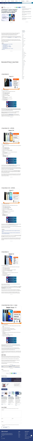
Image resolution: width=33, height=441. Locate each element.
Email (12, 418)
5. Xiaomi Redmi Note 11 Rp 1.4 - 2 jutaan (7, 48)
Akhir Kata (3, 49)
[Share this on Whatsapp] (16, 7)
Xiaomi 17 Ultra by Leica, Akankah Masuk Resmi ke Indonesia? (4, 397)
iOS (22, 47)
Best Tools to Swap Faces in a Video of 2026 (26, 16)
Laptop (23, 48)
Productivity (23, 63)
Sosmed (23, 68)
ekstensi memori (11, 114)
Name (2, 418)
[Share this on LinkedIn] (20, 7)
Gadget (8, 2)
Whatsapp (23, 76)
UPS (22, 75)
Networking (23, 54)
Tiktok (22, 71)
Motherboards (23, 52)
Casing (23, 37)
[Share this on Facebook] (19, 7)
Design (23, 39)
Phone (2, 395)
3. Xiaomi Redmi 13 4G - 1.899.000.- (6, 46)
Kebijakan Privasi (27, 438)
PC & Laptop (23, 56)
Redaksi (26, 435)
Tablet (5, 2)
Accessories (23, 32)
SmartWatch (2, 2)
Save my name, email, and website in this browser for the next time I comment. (10, 425)
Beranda (2, 4)
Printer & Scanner (24, 61)
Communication (23, 38)
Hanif (15, 404)
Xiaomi (6, 376)
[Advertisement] (11, 27)
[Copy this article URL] (15, 7)
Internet (23, 46)
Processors (23, 62)
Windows (23, 77)
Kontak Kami (26, 434)
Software (19, 434)
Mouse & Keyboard (24, 53)
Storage (23, 69)
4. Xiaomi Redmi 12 (4, 47)
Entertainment (23, 40)
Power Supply (23, 60)
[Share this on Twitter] (17, 7)
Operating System (24, 55)
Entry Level (3, 376)
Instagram (23, 45)
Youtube (23, 78)
